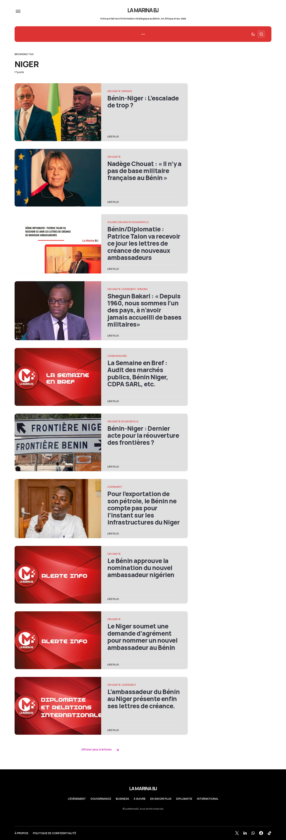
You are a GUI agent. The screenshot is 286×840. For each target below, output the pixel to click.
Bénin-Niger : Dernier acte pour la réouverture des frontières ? (143, 435)
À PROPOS (21, 833)
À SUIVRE (112, 222)
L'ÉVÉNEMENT (128, 289)
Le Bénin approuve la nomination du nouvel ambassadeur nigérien (140, 567)
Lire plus (113, 136)
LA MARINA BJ (143, 10)
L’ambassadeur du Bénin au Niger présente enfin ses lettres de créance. (143, 698)
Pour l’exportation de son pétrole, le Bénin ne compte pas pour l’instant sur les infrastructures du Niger (143, 507)
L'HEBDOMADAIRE (117, 356)
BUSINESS (122, 798)
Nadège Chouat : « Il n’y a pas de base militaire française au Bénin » (144, 170)
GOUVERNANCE (100, 798)
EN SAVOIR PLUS (140, 222)
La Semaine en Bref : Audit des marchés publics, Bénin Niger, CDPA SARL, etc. (137, 373)
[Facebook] (261, 833)
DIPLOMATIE (114, 91)
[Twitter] (237, 833)
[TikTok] (269, 833)
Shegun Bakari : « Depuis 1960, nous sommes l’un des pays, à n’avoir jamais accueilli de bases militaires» (144, 310)
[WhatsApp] (253, 833)
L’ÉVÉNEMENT (77, 798)
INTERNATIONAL (207, 798)
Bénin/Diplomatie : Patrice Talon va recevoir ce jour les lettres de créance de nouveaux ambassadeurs (143, 243)
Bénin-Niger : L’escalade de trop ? (143, 101)
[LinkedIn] (245, 833)
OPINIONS (126, 91)
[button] (18, 11)
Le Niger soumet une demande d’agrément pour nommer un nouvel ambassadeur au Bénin (142, 637)
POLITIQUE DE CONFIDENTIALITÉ (54, 833)
